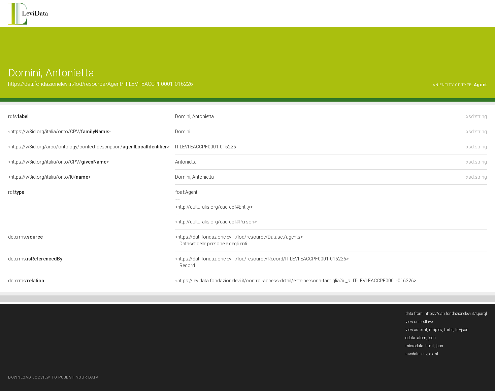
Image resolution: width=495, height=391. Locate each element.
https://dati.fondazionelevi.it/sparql (456, 313)
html (429, 346)
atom (421, 337)
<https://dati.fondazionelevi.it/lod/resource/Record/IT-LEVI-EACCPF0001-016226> (262, 262)
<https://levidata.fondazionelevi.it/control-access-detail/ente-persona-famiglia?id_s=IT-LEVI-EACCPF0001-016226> (296, 280)
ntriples (435, 329)
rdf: (16, 192)
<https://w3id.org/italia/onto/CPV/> (59, 131)
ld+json (461, 329)
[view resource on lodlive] (484, 43)
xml (423, 329)
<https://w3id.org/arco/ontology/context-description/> (89, 146)
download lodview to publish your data (53, 377)
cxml (433, 354)
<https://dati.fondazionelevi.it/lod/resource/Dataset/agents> (239, 240)
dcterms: (25, 237)
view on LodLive (419, 321)
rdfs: (18, 116)
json (432, 337)
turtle (448, 329)
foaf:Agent (186, 192)
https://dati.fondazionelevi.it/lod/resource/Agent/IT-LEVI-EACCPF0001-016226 (100, 84)
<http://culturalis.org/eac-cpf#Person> (216, 221)
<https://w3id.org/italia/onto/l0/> (49, 177)
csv (424, 354)
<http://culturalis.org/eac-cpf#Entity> (214, 207)
